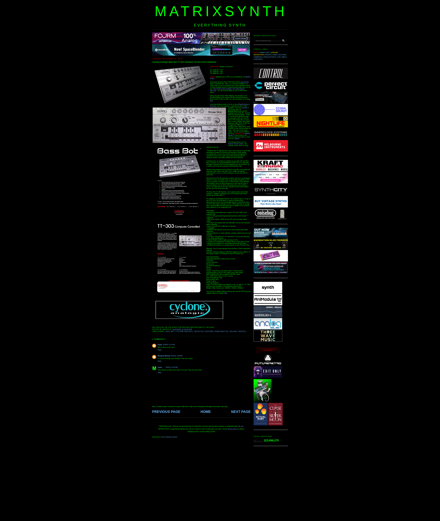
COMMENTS (258, 57)
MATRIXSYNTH (221, 11)
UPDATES (268, 55)
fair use (240, 426)
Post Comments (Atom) (169, 437)
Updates (242, 331)
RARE (275, 55)
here (211, 101)
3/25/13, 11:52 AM (172, 367)
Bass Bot (170, 331)
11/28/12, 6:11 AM (169, 344)
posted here (245, 82)
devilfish (199, 331)
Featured (209, 331)
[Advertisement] (271, 484)
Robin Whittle (222, 331)
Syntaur (244, 108)
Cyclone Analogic (184, 331)
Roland (233, 331)
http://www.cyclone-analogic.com (224, 89)
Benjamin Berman (164, 356)
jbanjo (160, 344)
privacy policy (232, 429)
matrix (160, 367)
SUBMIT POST (264, 52)
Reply (159, 350)
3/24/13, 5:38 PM (176, 356)
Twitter (236, 138)
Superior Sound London (235, 144)
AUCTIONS (282, 55)
